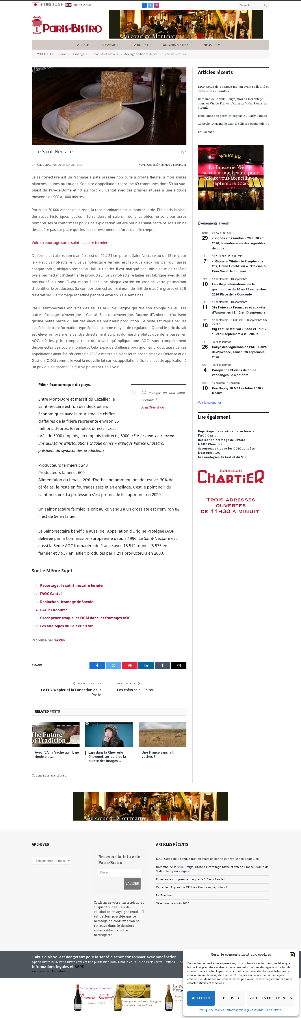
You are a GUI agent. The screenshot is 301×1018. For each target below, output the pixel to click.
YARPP (59, 640)
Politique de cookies (211, 1010)
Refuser (231, 998)
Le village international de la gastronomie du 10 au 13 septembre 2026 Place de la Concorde (239, 289)
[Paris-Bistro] (67, 25)
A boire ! (141, 45)
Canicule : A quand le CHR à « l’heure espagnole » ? (233, 124)
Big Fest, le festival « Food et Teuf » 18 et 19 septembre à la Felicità (239, 331)
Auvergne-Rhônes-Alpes (155, 165)
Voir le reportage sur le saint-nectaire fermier (70, 242)
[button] (292, 955)
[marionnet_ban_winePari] (150, 998)
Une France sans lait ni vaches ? (159, 755)
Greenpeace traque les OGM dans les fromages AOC (85, 617)
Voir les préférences (270, 998)
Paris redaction (46, 165)
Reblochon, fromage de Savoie (66, 601)
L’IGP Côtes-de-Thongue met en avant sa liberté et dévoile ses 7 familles (207, 859)
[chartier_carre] (231, 533)
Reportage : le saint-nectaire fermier (72, 585)
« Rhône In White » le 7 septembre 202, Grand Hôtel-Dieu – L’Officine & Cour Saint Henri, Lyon (239, 266)
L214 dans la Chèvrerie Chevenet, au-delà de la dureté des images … (107, 757)
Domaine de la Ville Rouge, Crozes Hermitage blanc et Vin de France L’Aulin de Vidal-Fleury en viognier (232, 103)
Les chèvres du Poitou (135, 690)
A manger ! (110, 45)
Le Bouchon (206, 132)
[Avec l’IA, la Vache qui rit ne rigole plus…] (56, 734)
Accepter (201, 998)
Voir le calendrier (209, 402)
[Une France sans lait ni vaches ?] (162, 734)
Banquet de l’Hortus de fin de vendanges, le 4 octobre (234, 372)
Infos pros (212, 45)
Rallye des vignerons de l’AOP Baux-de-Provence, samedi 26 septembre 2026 (239, 352)
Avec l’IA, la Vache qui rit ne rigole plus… (57, 755)
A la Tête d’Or (153, 407)
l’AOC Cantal (51, 593)
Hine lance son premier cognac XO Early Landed (232, 116)
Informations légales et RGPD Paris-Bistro (253, 1010)
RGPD (79, 967)
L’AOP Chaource (53, 609)
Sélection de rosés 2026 (172, 903)
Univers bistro (175, 45)
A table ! (84, 45)
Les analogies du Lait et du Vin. (67, 626)
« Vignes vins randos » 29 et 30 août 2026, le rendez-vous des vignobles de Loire (239, 243)
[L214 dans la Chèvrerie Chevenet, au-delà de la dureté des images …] (109, 734)
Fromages (179, 165)
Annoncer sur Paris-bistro (50, 972)
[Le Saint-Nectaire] (109, 106)
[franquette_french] (186, 38)
